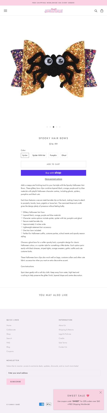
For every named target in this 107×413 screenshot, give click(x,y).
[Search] (96, 10)
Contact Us (63, 347)
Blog (8, 347)
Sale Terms (63, 342)
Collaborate (11, 329)
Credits (61, 338)
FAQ (8, 342)
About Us (62, 325)
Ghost (64, 155)
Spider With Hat (38, 155)
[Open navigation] (5, 11)
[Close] (100, 392)
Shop (9, 334)
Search (9, 338)
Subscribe (15, 382)
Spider (25, 155)
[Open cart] (102, 10)
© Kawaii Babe (13, 404)
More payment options (53, 179)
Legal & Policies (65, 334)
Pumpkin (53, 155)
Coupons (10, 351)
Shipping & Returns (66, 329)
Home (9, 325)
